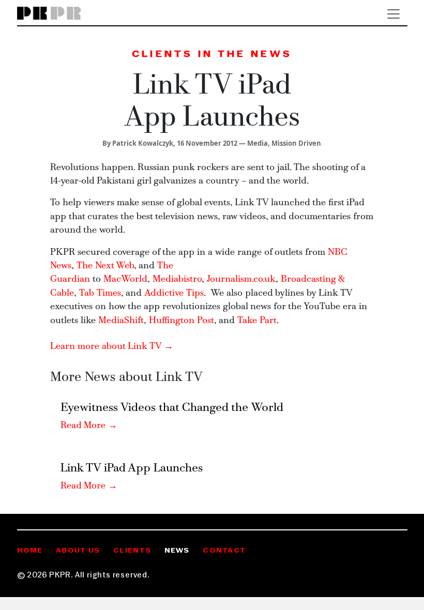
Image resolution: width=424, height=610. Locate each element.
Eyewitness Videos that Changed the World (171, 408)
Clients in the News (212, 54)
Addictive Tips (174, 293)
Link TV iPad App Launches (131, 469)
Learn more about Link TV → (111, 346)
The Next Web (105, 266)
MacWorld (125, 279)
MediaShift (121, 320)
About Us (78, 550)
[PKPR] (49, 13)
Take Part (257, 320)
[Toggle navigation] (393, 14)
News (177, 550)
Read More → (88, 425)
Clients (132, 550)
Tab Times (100, 293)
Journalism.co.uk (241, 279)
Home (30, 550)
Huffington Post (181, 320)
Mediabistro (177, 279)
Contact (224, 550)
